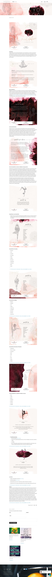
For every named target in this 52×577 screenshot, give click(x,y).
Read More (10, 539)
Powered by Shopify (26, 567)
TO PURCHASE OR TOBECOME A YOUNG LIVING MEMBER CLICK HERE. (20, 485)
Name (10, 512)
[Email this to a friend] (36, 505)
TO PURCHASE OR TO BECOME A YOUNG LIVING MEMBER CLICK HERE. (21, 269)
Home (13, 1)
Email (11, 515)
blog (16, 1)
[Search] (45, 1)
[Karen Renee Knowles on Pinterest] (7, 569)
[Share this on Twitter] (31, 505)
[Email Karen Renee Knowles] (10, 569)
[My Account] (44, 1)
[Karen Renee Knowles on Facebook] (5, 569)
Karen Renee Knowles (7, 1)
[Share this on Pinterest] (34, 505)
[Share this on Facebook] (32, 505)
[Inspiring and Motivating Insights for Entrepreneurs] (26, 533)
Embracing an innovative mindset (15, 557)
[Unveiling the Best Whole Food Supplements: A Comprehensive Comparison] (14, 531)
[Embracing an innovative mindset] (15, 551)
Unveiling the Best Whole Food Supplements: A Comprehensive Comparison (14, 535)
